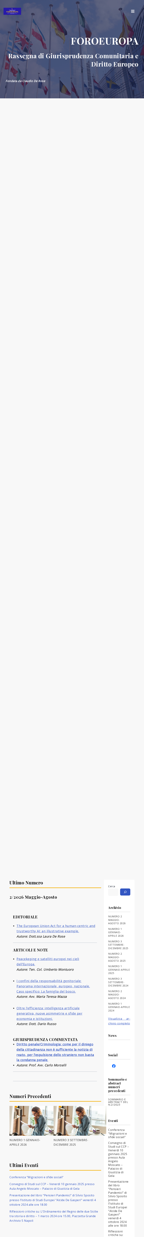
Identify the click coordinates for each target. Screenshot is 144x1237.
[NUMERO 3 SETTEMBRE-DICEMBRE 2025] (80, 1121)
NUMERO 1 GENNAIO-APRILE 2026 (116, 932)
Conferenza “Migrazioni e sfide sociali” (36, 1177)
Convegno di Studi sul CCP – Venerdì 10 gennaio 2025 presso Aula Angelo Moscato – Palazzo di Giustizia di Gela (118, 1159)
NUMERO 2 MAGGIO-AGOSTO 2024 (117, 994)
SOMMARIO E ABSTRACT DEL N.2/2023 (118, 1101)
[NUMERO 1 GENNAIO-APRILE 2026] (35, 1121)
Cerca (111, 886)
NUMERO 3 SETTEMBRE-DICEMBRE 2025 (118, 945)
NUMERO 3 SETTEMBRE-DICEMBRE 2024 (118, 982)
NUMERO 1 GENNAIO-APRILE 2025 (119, 969)
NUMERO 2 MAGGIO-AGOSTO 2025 (117, 957)
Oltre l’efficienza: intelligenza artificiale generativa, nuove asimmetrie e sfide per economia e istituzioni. (49, 1013)
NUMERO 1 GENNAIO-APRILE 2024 (119, 1007)
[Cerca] (125, 892)
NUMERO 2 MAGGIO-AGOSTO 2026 (117, 920)
